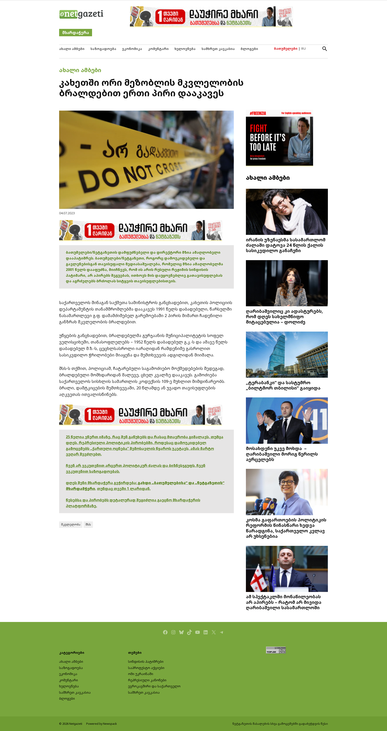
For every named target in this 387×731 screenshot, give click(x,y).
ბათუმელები (285, 48)
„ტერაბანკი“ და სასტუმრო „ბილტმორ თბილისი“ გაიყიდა (283, 385)
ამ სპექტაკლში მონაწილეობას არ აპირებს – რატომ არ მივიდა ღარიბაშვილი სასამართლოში (283, 601)
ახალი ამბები (71, 49)
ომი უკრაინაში (140, 674)
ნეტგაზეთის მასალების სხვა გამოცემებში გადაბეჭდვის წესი (280, 724)
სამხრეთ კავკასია (218, 49)
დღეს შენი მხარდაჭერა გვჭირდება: (102, 482)
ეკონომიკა (132, 49)
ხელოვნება (185, 49)
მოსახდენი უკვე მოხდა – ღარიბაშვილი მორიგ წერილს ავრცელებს (282, 453)
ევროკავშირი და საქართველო (154, 686)
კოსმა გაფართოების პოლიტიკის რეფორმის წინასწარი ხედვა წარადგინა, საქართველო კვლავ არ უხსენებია (286, 528)
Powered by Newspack (101, 724)
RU (303, 48)
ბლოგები (249, 49)
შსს (88, 524)
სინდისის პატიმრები (145, 661)
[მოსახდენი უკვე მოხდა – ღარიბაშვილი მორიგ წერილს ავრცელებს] (287, 421)
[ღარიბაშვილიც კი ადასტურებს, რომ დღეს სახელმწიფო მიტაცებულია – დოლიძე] (287, 284)
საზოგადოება (103, 49)
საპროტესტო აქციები (146, 668)
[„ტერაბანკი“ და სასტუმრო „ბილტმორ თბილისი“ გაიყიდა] (287, 355)
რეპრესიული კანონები (147, 680)
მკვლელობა (70, 524)
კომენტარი (158, 49)
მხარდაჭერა (75, 32)
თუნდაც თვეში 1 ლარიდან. (123, 488)
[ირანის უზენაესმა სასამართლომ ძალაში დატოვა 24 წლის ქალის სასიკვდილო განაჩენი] (287, 212)
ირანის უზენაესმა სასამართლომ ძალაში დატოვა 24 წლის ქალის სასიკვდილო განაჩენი (285, 244)
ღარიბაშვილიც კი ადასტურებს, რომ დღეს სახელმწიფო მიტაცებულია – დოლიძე (284, 316)
